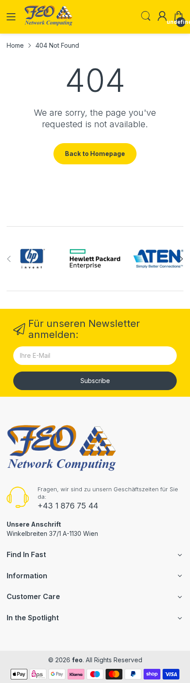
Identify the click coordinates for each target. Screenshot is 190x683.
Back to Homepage (95, 153)
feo (77, 660)
